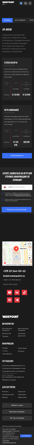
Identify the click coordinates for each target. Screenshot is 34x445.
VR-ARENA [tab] (7, 20)
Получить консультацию (16, 209)
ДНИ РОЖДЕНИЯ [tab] (20, 20)
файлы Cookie (6, 431)
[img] (30, 3)
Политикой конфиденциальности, (21, 194)
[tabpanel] (17, 41)
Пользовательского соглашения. (23, 195)
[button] (17, 155)
